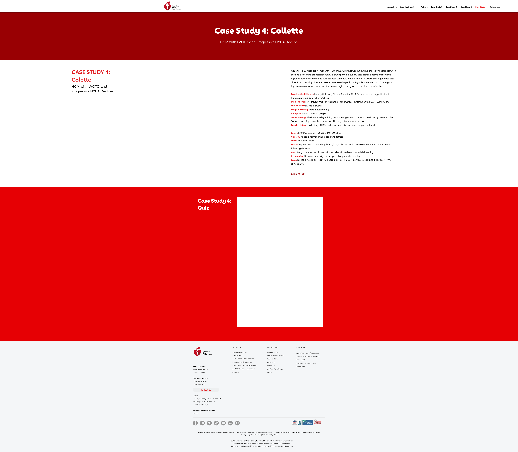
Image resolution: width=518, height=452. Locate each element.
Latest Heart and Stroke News (244, 365)
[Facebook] (195, 423)
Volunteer (271, 366)
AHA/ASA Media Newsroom (243, 369)
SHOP (269, 372)
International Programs (242, 362)
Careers (235, 372)
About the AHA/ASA (239, 352)
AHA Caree (202, 432)
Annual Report (238, 355)
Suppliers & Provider (255, 435)
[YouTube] (223, 423)
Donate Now (272, 352)
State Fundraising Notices (270, 435)
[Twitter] (209, 423)
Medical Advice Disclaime (226, 432)
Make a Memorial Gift (275, 355)
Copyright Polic (242, 432)
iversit (245, 435)
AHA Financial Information (243, 359)
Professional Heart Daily (306, 363)
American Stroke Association (308, 356)
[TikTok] (216, 423)
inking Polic (297, 432)
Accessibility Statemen (256, 432)
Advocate (271, 362)
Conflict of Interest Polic (283, 432)
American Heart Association (308, 353)
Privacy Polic (212, 432)
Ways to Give (272, 359)
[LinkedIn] (230, 423)
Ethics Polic (269, 432)
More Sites (301, 367)
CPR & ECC (301, 360)
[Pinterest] (237, 423)
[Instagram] (202, 423)
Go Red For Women (275, 369)
